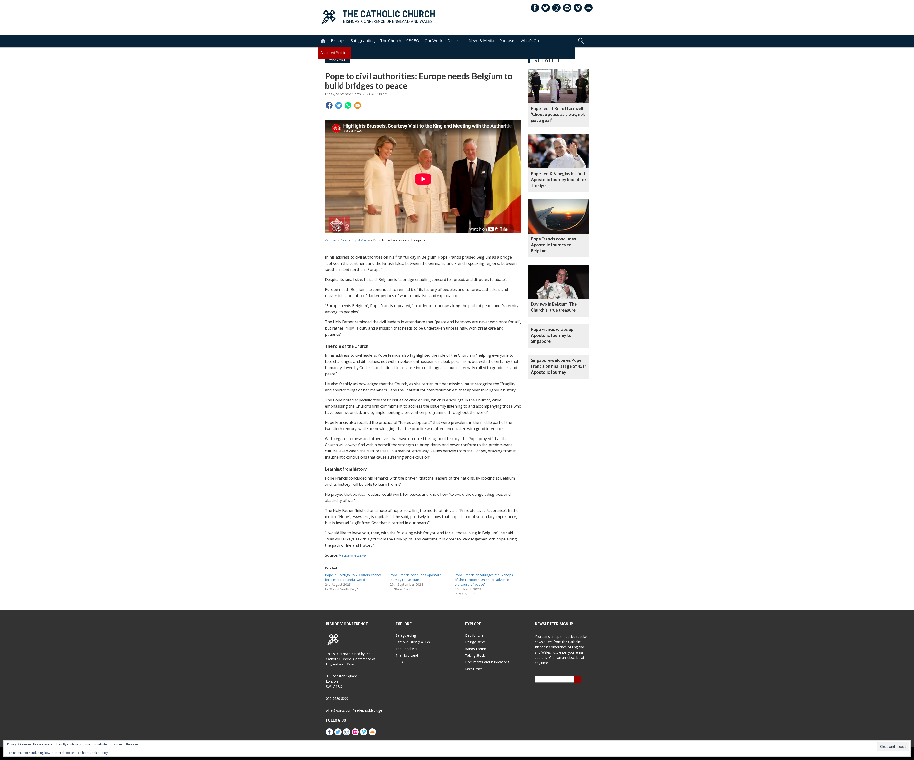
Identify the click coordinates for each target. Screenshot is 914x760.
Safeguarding (363, 40)
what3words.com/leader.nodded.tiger (354, 710)
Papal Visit (359, 240)
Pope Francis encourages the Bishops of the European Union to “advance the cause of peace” (484, 580)
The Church (390, 40)
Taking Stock (475, 655)
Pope (344, 240)
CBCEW (412, 40)
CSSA (400, 662)
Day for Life (474, 635)
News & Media (481, 40)
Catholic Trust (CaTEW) (413, 642)
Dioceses (455, 40)
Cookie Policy (99, 753)
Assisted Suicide (334, 52)
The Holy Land (407, 655)
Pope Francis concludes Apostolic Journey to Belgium (415, 577)
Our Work (433, 40)
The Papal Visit (407, 648)
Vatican (330, 240)
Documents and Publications (487, 662)
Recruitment (474, 668)
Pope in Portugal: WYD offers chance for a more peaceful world (353, 577)
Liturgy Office (475, 642)
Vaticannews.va (352, 555)
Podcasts (507, 40)
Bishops (338, 40)
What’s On (530, 40)
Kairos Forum (475, 648)
